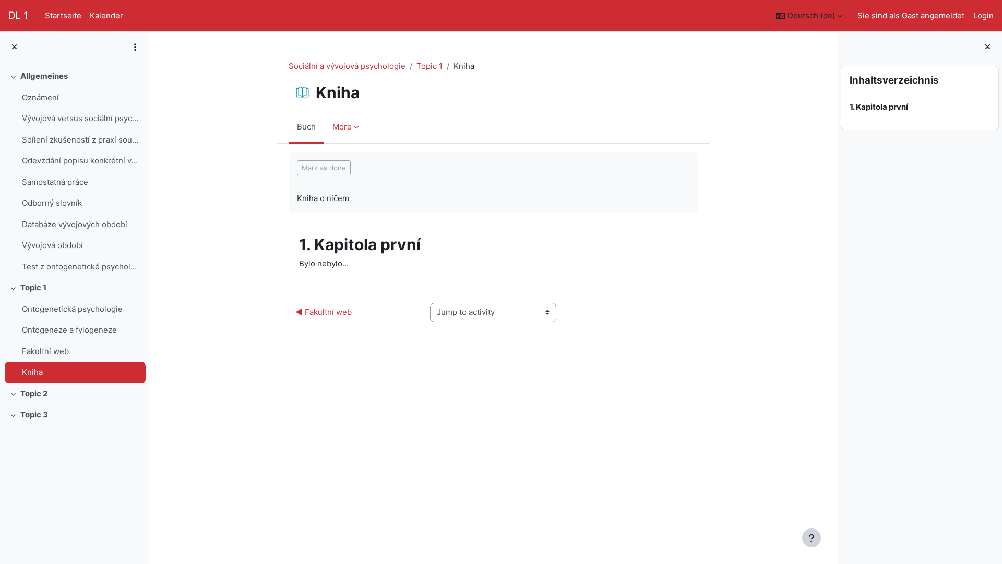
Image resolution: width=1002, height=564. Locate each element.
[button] (809, 15)
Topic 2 (33, 393)
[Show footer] (811, 537)
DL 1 (18, 15)
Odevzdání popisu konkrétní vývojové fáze (81, 161)
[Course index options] (135, 47)
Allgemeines (44, 76)
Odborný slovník (52, 203)
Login (983, 15)
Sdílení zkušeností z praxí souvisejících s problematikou (81, 140)
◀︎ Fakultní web (323, 312)
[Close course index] (14, 47)
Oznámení (40, 97)
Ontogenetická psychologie (72, 309)
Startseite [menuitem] (63, 15)
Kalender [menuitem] (106, 15)
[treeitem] (74, 171)
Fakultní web (45, 351)
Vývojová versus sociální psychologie (81, 118)
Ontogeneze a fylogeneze (69, 330)
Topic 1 (33, 287)
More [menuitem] (342, 127)
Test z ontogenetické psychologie (81, 267)
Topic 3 (34, 414)
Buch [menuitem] (306, 127)
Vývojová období (52, 245)
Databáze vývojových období (74, 224)
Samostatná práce (55, 182)
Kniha (32, 372)
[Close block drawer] (987, 47)
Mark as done (324, 167)
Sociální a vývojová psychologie (347, 66)
